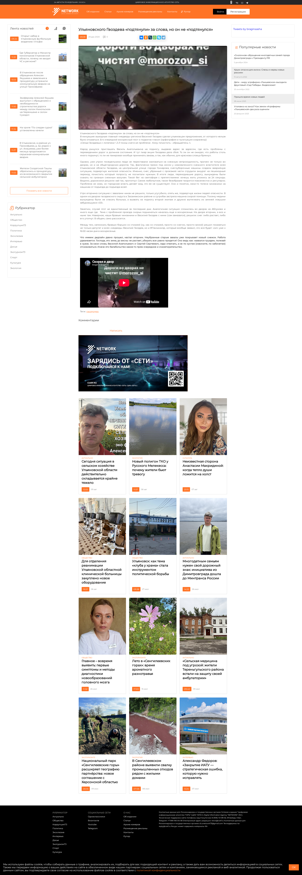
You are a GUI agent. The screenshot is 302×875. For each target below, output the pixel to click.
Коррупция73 (18, 225)
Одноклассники (96, 816)
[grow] (56, 28)
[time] (47, 28)
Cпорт (13, 257)
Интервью (16, 241)
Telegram (93, 828)
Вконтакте (93, 820)
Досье (13, 246)
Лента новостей (22, 28)
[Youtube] (242, 2)
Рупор (187, 11)
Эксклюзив (16, 236)
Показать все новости (39, 190)
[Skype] (159, 37)
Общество (16, 219)
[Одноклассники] (231, 2)
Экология (15, 268)
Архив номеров (131, 824)
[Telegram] (247, 2)
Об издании (93, 11)
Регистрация (238, 11)
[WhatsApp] (155, 37)
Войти (220, 11)
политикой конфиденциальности (158, 870)
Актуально (16, 214)
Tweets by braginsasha (247, 29)
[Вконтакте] (237, 2)
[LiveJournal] (150, 37)
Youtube (92, 824)
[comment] (64, 28)
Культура (15, 262)
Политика (16, 230)
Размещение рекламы (150, 11)
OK (294, 867)
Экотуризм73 (17, 252)
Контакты (172, 11)
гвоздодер (92, 311)
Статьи (127, 820)
